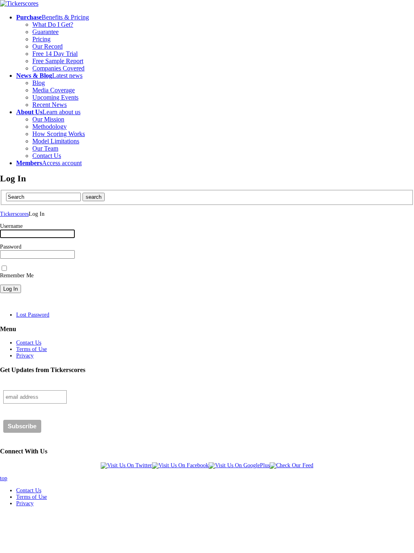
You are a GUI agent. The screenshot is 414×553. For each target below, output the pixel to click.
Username (11, 226)
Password (10, 247)
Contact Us (28, 343)
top (3, 478)
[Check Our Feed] (291, 465)
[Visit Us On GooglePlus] (239, 465)
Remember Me (17, 275)
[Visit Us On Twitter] (126, 465)
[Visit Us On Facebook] (180, 465)
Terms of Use (31, 349)
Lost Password (32, 315)
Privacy (25, 356)
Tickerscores (14, 214)
